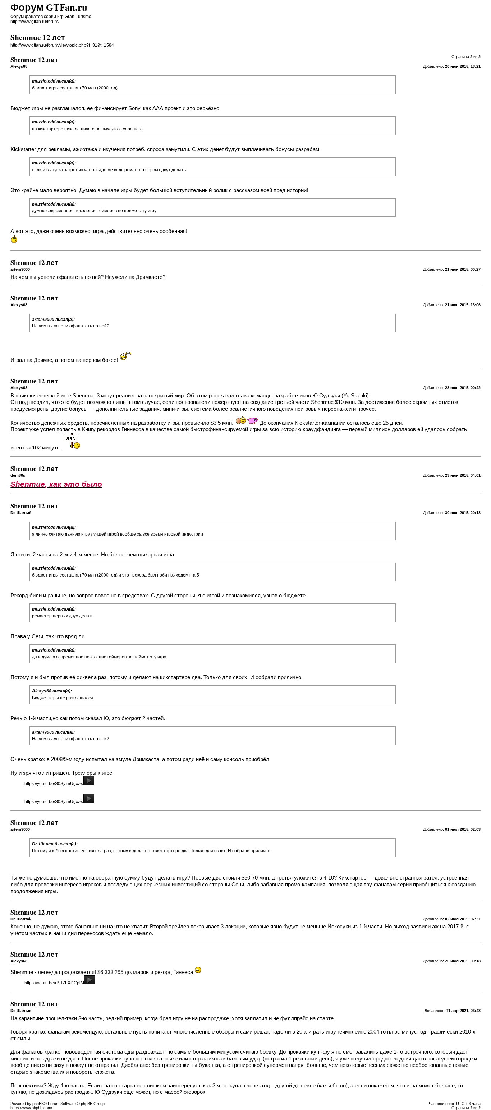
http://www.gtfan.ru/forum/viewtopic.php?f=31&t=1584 (62, 45)
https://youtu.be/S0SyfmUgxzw (53, 783)
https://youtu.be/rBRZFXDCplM (54, 982)
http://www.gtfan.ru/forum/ (34, 21)
